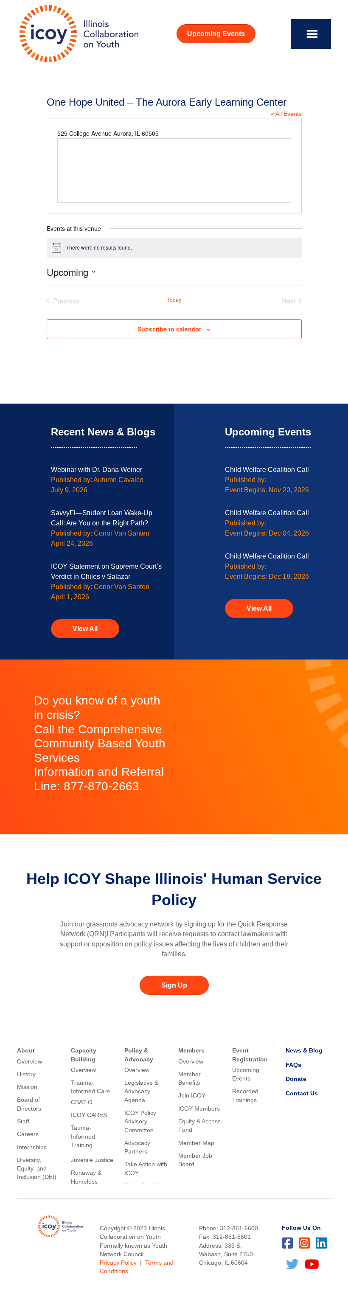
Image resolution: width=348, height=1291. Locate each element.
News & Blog (304, 1050)
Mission (27, 1086)
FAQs (293, 1064)
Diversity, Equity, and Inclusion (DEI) (36, 1168)
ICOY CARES (89, 1114)
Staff (23, 1121)
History (26, 1074)
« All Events (286, 113)
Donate (296, 1078)
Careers (28, 1134)
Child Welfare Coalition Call (267, 469)
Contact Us (302, 1093)
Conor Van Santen (121, 533)
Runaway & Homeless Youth (86, 1181)
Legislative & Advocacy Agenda (141, 1091)
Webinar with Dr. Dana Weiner (96, 469)
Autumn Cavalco (118, 479)
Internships (32, 1147)
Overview (29, 1061)
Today (174, 299)
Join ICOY (191, 1095)
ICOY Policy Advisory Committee (140, 1121)
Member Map (196, 1142)
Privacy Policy (118, 1262)
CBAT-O (82, 1102)
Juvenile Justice (92, 1159)
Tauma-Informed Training (83, 1136)
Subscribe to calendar (169, 329)
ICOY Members (199, 1108)
